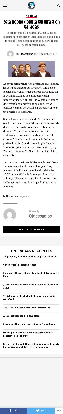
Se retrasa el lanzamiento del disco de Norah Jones (29, 324)
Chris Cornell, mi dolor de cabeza (19, 264)
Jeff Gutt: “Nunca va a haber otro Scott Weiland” (27, 307)
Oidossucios (26, 54)
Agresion (25, 196)
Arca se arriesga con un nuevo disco (21, 316)
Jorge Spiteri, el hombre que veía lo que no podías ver (30, 256)
